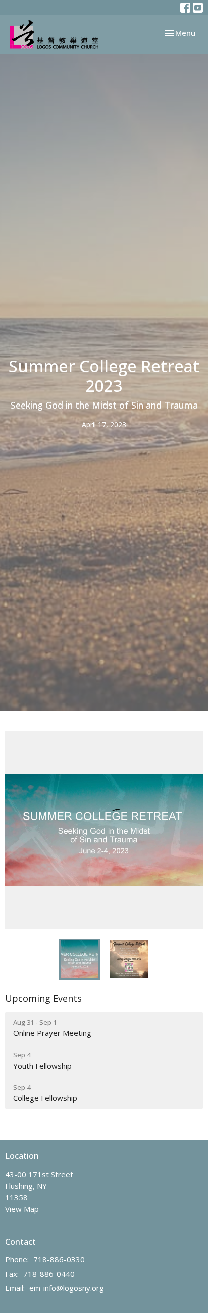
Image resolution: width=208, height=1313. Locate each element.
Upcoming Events (43, 998)
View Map (22, 1209)
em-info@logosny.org (66, 1288)
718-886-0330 (59, 1259)
